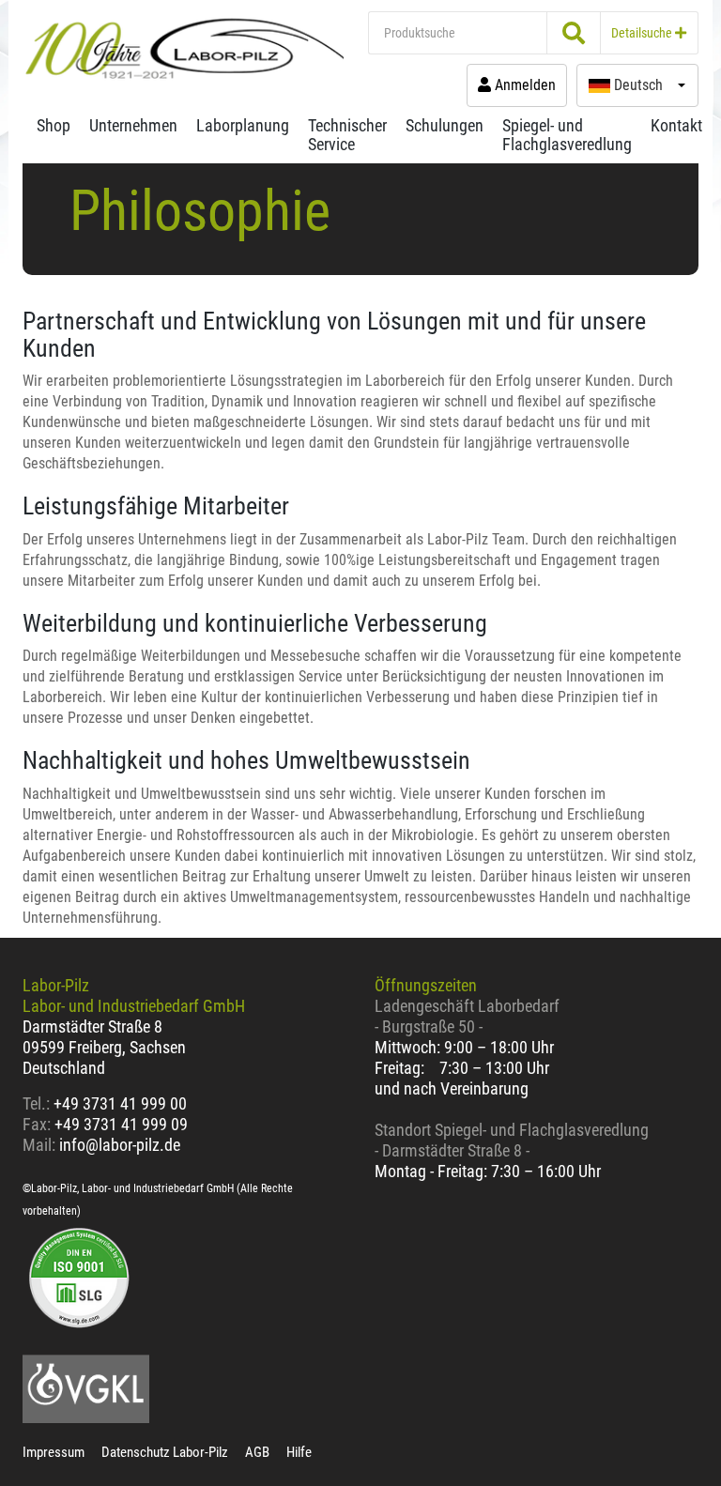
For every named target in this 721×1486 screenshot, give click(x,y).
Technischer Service (347, 134)
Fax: (37, 1124)
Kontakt (676, 125)
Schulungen (444, 125)
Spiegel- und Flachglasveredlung (567, 134)
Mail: (39, 1145)
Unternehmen (133, 125)
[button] (637, 85)
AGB (257, 1452)
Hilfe (299, 1452)
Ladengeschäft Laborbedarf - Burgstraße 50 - (467, 1016)
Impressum (53, 1452)
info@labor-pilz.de (119, 1145)
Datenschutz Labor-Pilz (164, 1452)
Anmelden (523, 85)
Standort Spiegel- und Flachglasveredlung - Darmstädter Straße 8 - (512, 1140)
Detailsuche (643, 32)
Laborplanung (242, 125)
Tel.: (38, 1103)
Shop (53, 125)
